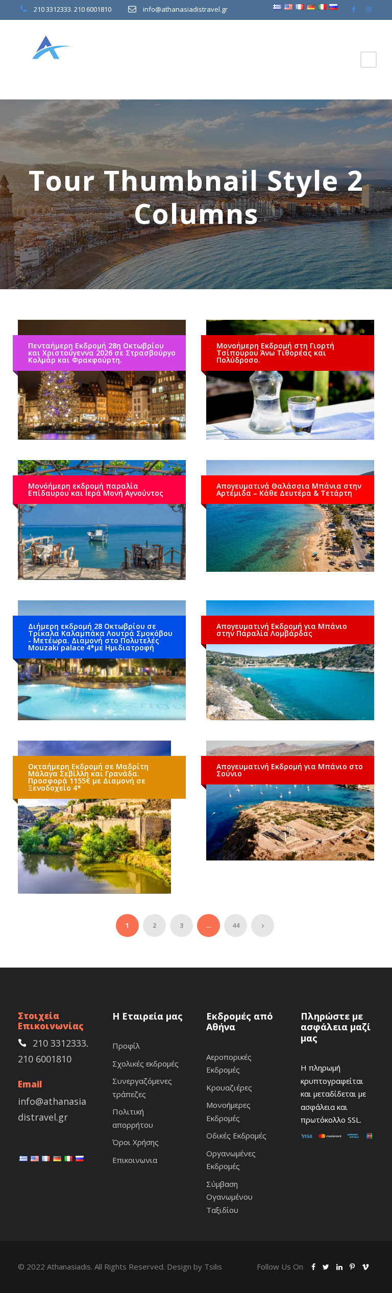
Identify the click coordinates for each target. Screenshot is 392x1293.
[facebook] (353, 9)
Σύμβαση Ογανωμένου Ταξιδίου (229, 1197)
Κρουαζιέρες (229, 1087)
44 (235, 925)
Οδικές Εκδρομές (236, 1135)
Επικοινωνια (134, 1160)
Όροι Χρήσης (135, 1142)
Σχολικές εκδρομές (145, 1063)
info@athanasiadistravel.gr (185, 9)
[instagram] (369, 9)
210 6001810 (92, 9)
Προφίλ (126, 1046)
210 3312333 (52, 9)
